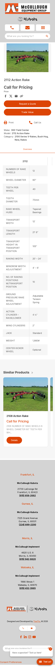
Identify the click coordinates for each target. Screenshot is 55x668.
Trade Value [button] (27, 112)
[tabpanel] (27, 58)
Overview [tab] (27, 149)
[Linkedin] (25, 637)
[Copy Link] (21, 96)
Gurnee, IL (27, 503)
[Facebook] (21, 637)
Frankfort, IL (27, 474)
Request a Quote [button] (27, 103)
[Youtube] (34, 637)
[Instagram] (29, 637)
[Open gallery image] (27, 57)
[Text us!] (45, 662)
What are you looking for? (20, 36)
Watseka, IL (27, 567)
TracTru (36, 621)
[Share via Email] (16, 96)
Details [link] (14, 440)
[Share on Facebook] (5, 96)
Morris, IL (27, 538)
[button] (12, 27)
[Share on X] (10, 96)
